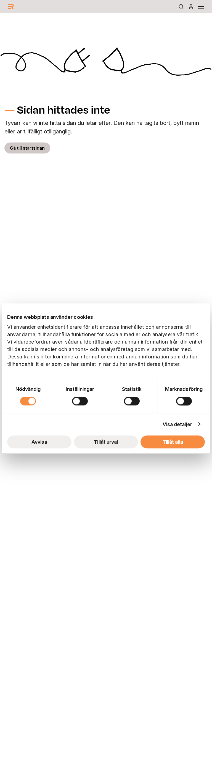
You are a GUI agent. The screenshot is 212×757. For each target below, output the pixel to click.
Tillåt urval (106, 442)
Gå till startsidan (27, 148)
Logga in (191, 7)
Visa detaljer (177, 424)
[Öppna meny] (201, 7)
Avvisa (39, 442)
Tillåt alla (173, 442)
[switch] (80, 401)
